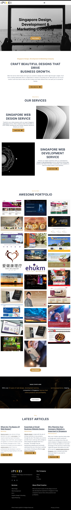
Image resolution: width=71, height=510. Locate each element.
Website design (5, 434)
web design (6, 123)
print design (14, 436)
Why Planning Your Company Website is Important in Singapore (57, 429)
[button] (44, 2)
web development (47, 162)
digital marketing (45, 388)
